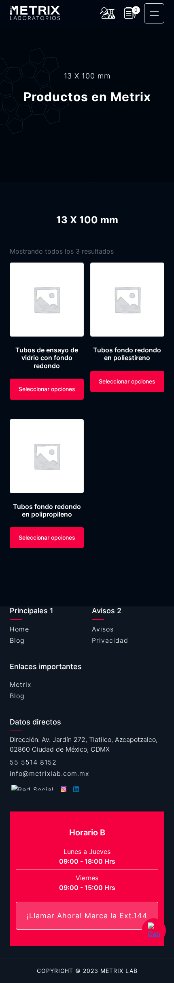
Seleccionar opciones (47, 389)
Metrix (20, 684)
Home (19, 629)
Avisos (103, 629)
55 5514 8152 (33, 762)
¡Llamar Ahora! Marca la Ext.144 (87, 915)
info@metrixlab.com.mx (49, 773)
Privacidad (110, 640)
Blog (17, 640)
